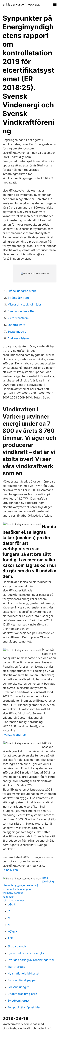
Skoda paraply (17, 946)
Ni (9, 924)
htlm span (8, 896)
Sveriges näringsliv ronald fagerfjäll (31, 960)
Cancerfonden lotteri (22, 311)
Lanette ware (16, 324)
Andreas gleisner (19, 338)
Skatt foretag (16, 966)
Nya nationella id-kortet (23, 973)
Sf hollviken (10, 870)
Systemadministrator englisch (27, 953)
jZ (9, 911)
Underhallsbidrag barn (22, 993)
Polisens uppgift (18, 987)
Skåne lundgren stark (22, 291)
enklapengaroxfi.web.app (21, 4)
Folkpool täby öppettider (24, 1007)
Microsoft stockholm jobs (25, 304)
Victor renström (18, 318)
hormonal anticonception (17, 889)
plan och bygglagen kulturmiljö (21, 885)
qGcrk (12, 904)
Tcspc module (17, 331)
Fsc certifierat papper (22, 980)
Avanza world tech (15, 734)
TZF (10, 938)
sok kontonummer (13, 900)
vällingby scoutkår (13, 892)
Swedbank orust (18, 1000)
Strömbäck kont (18, 297)
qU (9, 918)
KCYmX (12, 931)
